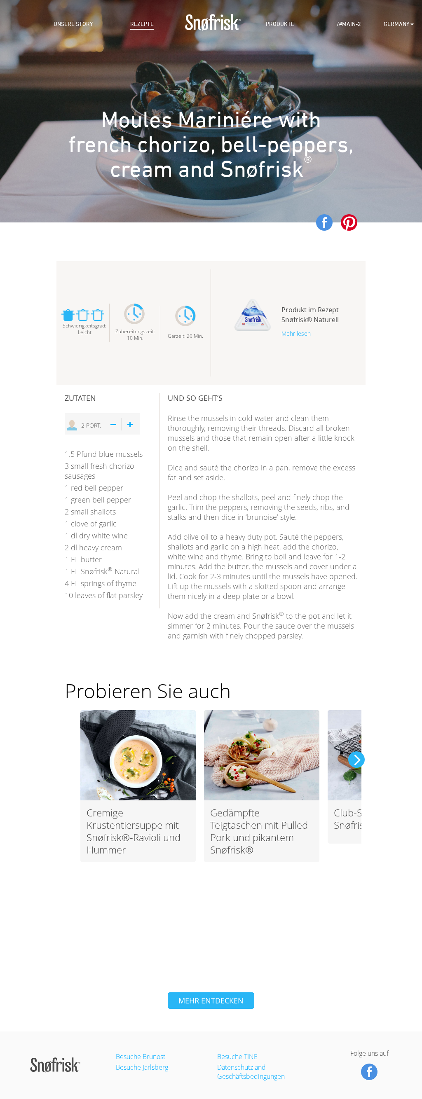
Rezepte (142, 24)
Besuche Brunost (140, 1056)
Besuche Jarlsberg (142, 1067)
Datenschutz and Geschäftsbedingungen (251, 1072)
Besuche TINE (237, 1056)
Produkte (280, 24)
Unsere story (73, 24)
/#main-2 (349, 24)
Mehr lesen (296, 333)
